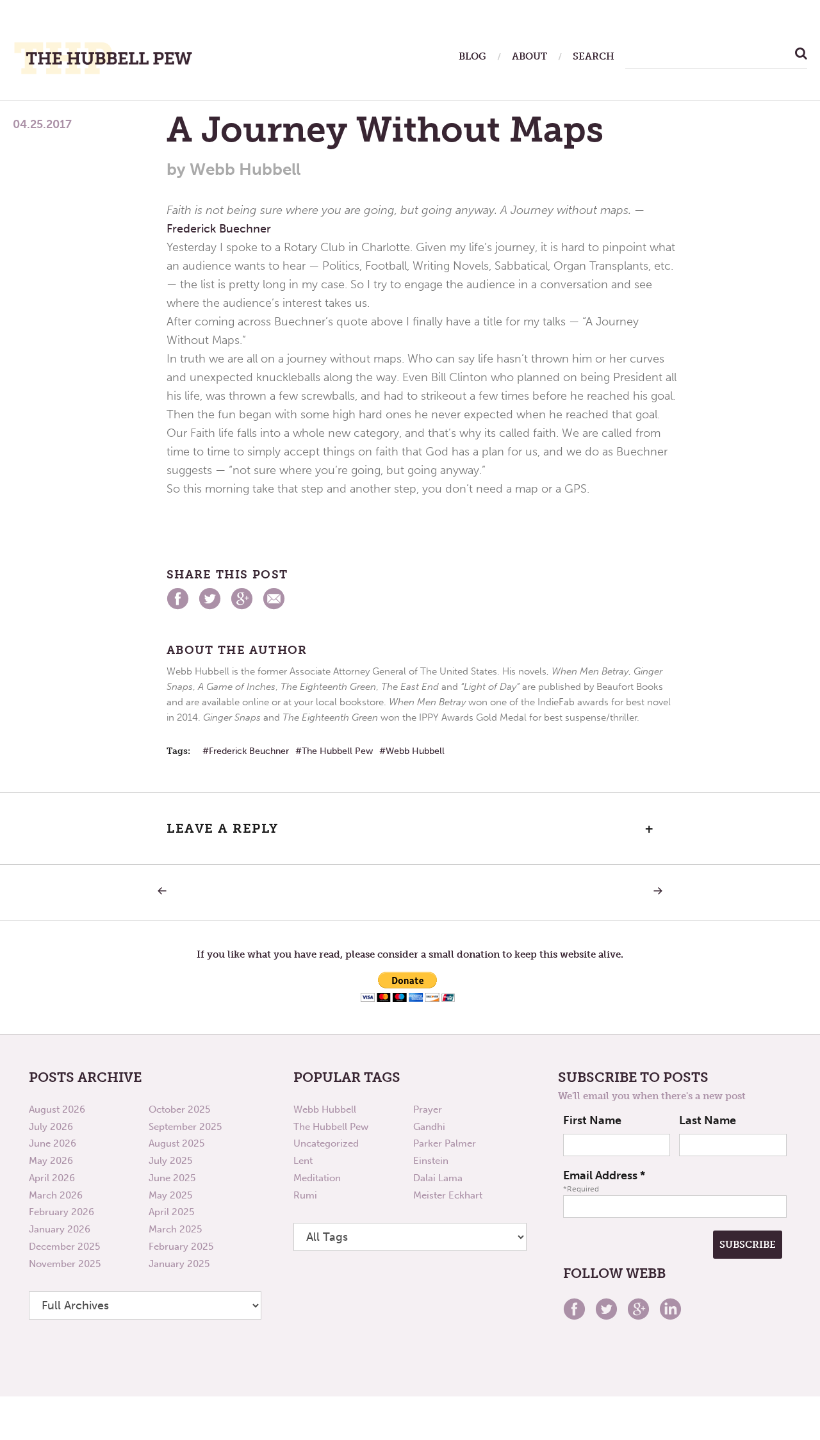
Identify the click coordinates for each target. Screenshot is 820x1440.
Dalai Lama (438, 1178)
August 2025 (176, 1143)
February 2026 (61, 1212)
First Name (592, 1120)
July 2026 (51, 1127)
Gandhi (429, 1127)
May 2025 (170, 1195)
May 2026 (51, 1160)
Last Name (707, 1120)
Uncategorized (326, 1143)
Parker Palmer (444, 1143)
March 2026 (56, 1195)
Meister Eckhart (447, 1195)
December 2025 (64, 1246)
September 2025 (185, 1127)
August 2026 (57, 1109)
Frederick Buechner (219, 229)
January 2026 (59, 1229)
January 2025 (179, 1264)
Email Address (604, 1175)
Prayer (427, 1109)
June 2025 (172, 1178)
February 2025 (181, 1246)
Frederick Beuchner (249, 751)
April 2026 (52, 1178)
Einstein (430, 1160)
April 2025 (171, 1212)
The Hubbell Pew (337, 751)
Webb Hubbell (415, 751)
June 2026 (52, 1143)
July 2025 (170, 1160)
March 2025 (175, 1229)
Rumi (305, 1195)
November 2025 (65, 1264)
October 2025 (179, 1109)
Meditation (317, 1178)
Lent (303, 1160)
